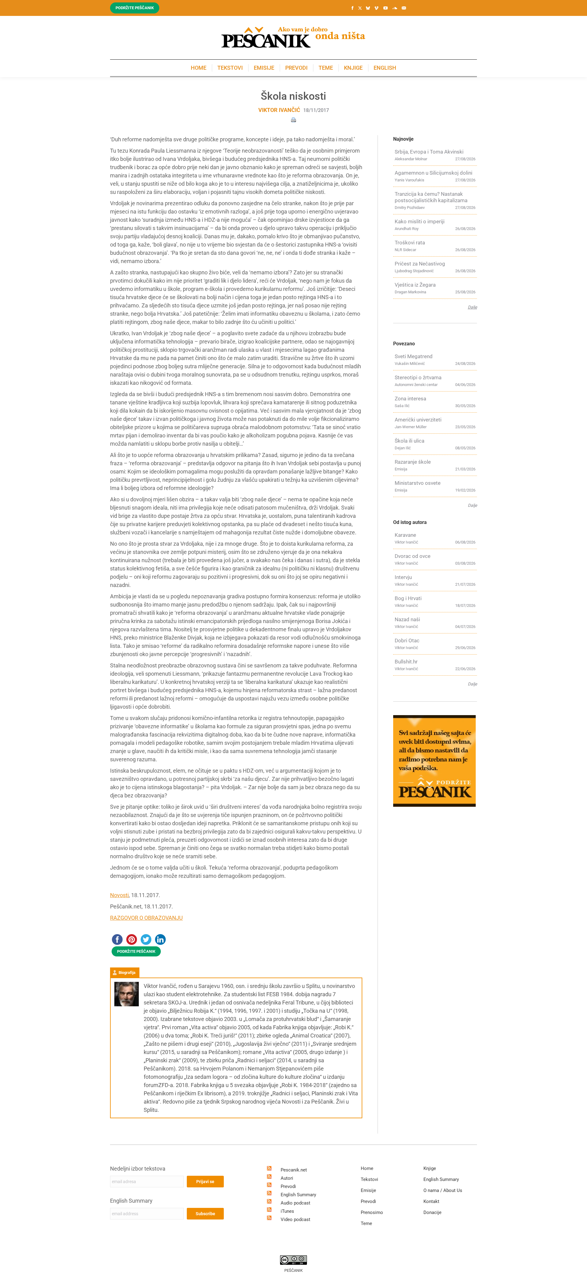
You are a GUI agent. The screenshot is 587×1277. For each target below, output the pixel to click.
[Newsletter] (404, 8)
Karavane (405, 535)
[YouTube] (385, 8)
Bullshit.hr (406, 662)
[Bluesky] (368, 8)
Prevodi (288, 1186)
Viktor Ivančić (279, 110)
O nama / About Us (442, 1190)
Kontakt (431, 1201)
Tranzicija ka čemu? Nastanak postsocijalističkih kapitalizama (431, 197)
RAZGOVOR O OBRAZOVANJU (146, 918)
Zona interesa (410, 398)
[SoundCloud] (395, 8)
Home (367, 1168)
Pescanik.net (294, 1170)
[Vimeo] (376, 8)
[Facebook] (352, 8)
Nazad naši (407, 619)
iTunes (287, 1211)
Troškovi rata (410, 242)
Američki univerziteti (418, 420)
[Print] (293, 119)
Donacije (432, 1212)
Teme (366, 1223)
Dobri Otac (407, 640)
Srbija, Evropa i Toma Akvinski (429, 152)
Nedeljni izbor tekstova (137, 1168)
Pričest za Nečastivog (420, 264)
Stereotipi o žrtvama (418, 377)
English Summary (131, 1200)
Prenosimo (372, 1212)
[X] (360, 8)
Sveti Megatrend (414, 356)
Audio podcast (295, 1203)
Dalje (472, 307)
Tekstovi (369, 1179)
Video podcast (295, 1219)
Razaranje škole (413, 462)
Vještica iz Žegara (415, 285)
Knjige (429, 1168)
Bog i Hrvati (408, 598)
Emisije (368, 1190)
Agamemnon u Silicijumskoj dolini (433, 173)
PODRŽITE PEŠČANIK (136, 951)
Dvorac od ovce (412, 556)
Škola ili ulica (409, 441)
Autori (287, 1178)
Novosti (119, 895)
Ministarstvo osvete (418, 483)
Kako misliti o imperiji (420, 221)
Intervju (403, 577)
